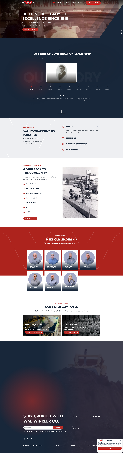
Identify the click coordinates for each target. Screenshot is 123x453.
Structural (74, 426)
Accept (110, 448)
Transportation (75, 424)
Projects (67, 2)
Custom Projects (75, 428)
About (53, 2)
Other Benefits (73, 150)
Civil (73, 419)
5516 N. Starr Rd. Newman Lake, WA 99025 (34, 435)
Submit (58, 427)
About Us (93, 420)
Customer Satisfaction (76, 144)
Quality (69, 126)
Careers (74, 2)
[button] (121, 440)
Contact (80, 2)
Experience (71, 138)
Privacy (64, 445)
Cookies (73, 445)
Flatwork (74, 422)
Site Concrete (75, 420)
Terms (57, 445)
